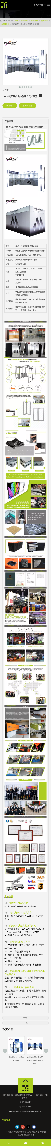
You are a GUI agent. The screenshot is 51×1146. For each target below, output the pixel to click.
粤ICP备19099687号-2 (25, 1135)
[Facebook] (34, 1127)
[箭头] (25, 1081)
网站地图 (42, 1132)
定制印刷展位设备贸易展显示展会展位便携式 (35, 1060)
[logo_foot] (25, 1089)
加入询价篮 (27, 106)
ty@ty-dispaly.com (35, 1111)
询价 (11, 106)
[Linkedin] (17, 1127)
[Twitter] (28, 1127)
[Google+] (23, 1127)
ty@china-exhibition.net (19, 1111)
